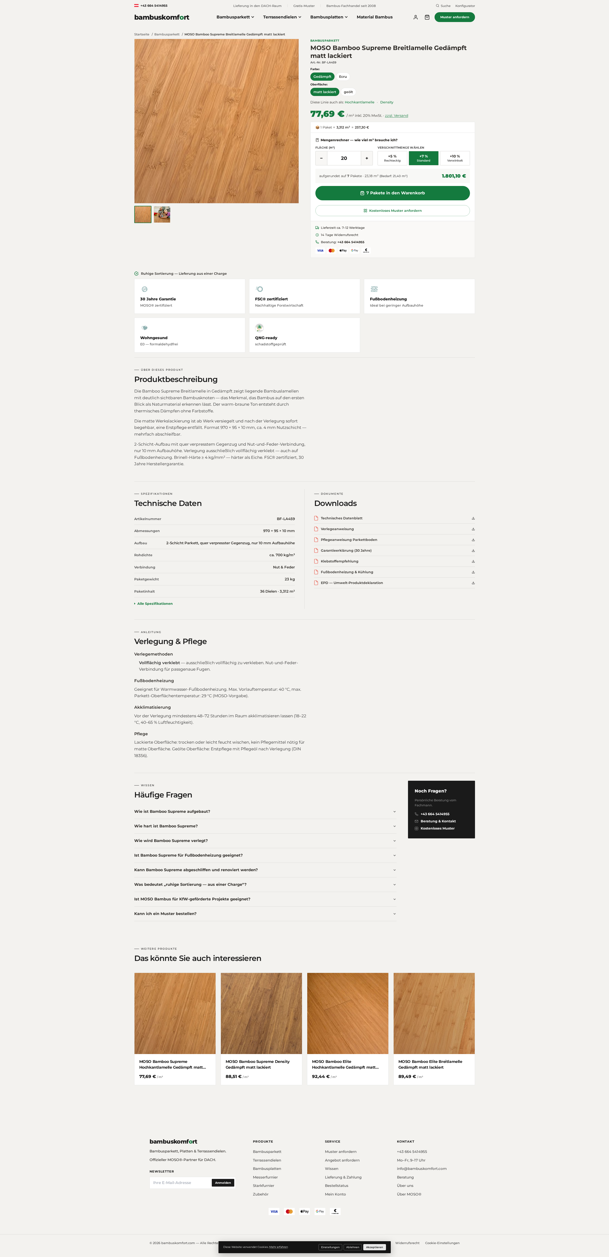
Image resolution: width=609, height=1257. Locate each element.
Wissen (331, 1168)
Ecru (343, 76)
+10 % (455, 158)
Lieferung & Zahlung (343, 1177)
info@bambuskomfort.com (422, 1168)
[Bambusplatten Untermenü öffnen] (348, 17)
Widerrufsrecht (407, 1243)
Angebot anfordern (342, 1160)
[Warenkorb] (427, 17)
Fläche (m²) (325, 147)
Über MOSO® (409, 1194)
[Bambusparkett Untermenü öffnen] (254, 17)
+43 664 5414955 (154, 5)
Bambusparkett (233, 17)
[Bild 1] (142, 214)
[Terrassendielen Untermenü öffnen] (302, 17)
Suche (446, 6)
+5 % (392, 158)
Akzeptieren (374, 1247)
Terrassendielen (280, 17)
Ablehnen (352, 1247)
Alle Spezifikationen (155, 603)
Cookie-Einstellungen (442, 1243)
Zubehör (260, 1194)
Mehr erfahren (278, 1247)
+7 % (423, 158)
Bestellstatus (336, 1185)
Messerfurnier (265, 1177)
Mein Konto (335, 1194)
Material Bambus (375, 17)
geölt (348, 92)
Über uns (405, 1185)
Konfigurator (465, 6)
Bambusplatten (326, 17)
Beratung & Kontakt (438, 821)
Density (386, 102)
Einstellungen (330, 1247)
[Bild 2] (162, 214)
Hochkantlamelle (359, 102)
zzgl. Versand (396, 115)
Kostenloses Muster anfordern (395, 210)
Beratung (405, 1177)
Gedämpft (322, 76)
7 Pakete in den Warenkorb (395, 193)
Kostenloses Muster (438, 828)
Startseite (142, 34)
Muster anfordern (454, 17)
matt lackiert (324, 92)
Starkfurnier (263, 1185)
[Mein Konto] (416, 17)
